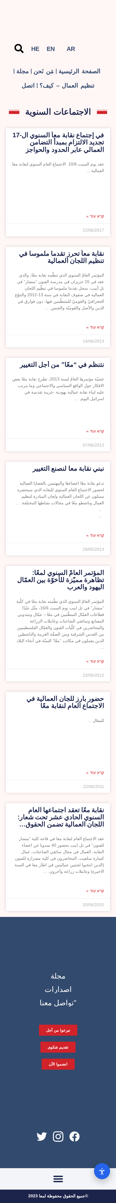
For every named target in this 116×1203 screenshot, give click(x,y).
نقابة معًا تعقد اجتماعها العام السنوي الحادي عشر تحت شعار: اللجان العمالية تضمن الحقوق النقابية (61, 820)
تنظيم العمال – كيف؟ (67, 85)
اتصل (28, 85)
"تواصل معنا (58, 1002)
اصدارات (58, 989)
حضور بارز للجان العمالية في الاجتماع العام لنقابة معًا (65, 702)
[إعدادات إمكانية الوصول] (102, 1171)
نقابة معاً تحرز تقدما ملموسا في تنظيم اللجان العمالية (61, 257)
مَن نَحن (44, 71)
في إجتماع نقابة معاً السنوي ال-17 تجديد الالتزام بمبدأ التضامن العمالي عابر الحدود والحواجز (58, 142)
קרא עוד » (95, 216)
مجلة (22, 71)
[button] (19, 48)
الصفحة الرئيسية (80, 71)
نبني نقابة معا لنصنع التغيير (68, 468)
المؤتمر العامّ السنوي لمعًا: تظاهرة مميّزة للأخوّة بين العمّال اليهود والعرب (60, 580)
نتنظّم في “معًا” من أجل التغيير (62, 364)
